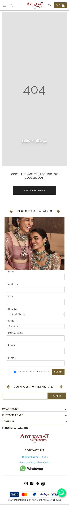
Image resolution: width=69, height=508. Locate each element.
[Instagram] (43, 483)
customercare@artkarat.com (34, 462)
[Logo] (34, 5)
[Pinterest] (37, 483)
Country (13, 309)
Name (11, 271)
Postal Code (15, 333)
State (11, 321)
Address (13, 284)
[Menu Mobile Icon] (4, 5)
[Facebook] (32, 483)
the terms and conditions (37, 371)
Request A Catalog (15, 428)
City (10, 296)
